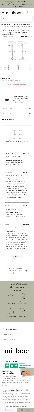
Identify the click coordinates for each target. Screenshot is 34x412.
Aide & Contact (8, 334)
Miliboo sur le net (9, 339)
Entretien (6, 114)
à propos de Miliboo (10, 329)
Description (7, 109)
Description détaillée (7, 36)
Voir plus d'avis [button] (17, 256)
